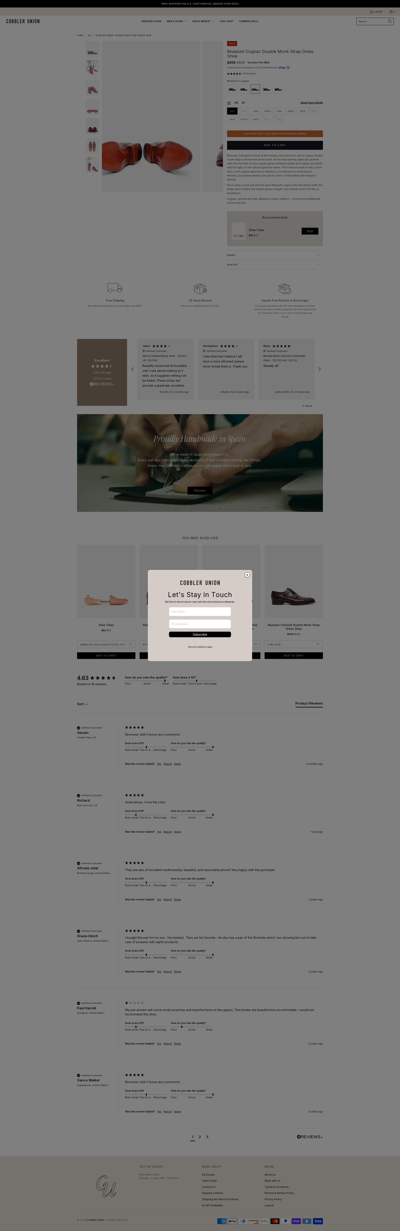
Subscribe (200, 634)
